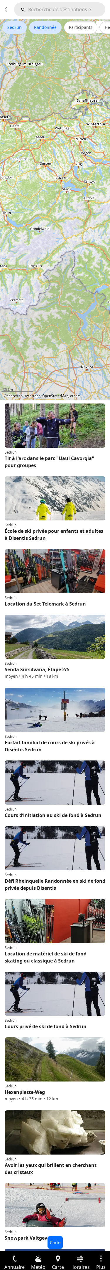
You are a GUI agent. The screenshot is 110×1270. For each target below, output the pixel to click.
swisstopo (32, 395)
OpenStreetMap (55, 395)
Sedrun (14, 27)
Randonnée (45, 27)
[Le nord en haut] (83, 392)
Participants (80, 27)
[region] (55, 209)
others (75, 395)
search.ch (15, 395)
